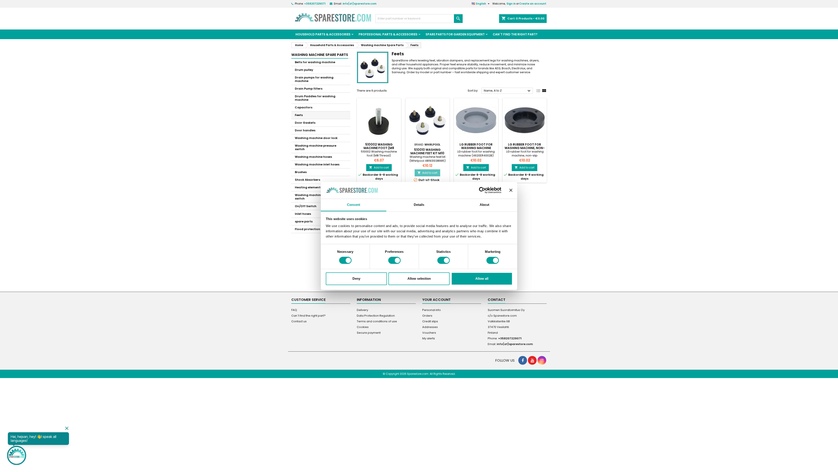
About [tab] (484, 204)
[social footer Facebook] (522, 360)
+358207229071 (315, 3)
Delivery (362, 310)
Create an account (532, 3)
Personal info (431, 310)
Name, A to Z (508, 91)
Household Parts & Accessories (322, 34)
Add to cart (379, 167)
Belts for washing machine (315, 62)
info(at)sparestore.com (359, 3)
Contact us (299, 321)
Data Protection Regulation (376, 316)
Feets (299, 115)
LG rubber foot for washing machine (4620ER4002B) (476, 148)
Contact (496, 299)
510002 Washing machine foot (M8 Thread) (379, 148)
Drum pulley (304, 70)
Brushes (301, 172)
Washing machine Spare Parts (319, 54)
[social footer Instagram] (541, 360)
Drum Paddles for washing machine (315, 98)
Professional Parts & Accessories (388, 34)
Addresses (430, 327)
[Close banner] (510, 190)
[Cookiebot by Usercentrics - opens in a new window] (482, 190)
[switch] (394, 260)
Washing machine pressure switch (315, 147)
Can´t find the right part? (515, 34)
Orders (427, 316)
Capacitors (303, 107)
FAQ (294, 310)
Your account (436, 299)
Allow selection (419, 278)
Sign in (511, 3)
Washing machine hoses (313, 157)
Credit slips (430, 321)
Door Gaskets (305, 123)
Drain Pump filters (308, 89)
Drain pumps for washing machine (314, 79)
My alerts (428, 338)
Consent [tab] (353, 204)
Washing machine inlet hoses (317, 164)
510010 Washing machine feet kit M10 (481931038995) (427, 153)
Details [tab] (419, 204)
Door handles (305, 130)
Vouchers (429, 333)
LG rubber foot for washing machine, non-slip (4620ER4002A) (525, 148)
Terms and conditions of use (377, 321)
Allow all (481, 278)
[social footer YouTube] (532, 360)
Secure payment (369, 333)
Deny (356, 278)
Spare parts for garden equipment (455, 34)
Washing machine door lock (316, 138)
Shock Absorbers (307, 180)
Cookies (363, 327)
